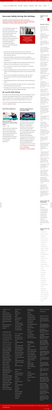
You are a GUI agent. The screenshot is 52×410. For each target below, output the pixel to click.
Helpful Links (17, 389)
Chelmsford (8, 354)
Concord (6, 355)
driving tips (42, 250)
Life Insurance (29, 332)
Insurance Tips (17, 396)
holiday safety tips (17, 22)
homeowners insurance (8, 23)
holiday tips (25, 22)
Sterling (4, 380)
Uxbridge (10, 382)
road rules (42, 292)
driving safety (47, 248)
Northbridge (10, 375)
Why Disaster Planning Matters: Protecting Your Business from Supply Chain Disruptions (44, 146)
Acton (10, 347)
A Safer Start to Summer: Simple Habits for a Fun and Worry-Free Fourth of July (44, 125)
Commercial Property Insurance (30, 360)
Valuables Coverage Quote (19, 348)
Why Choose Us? (18, 313)
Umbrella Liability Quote (19, 347)
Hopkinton (4, 364)
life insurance (42, 276)
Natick (4, 374)
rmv (47, 290)
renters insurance (43, 290)
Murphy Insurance (18, 19)
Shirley (10, 377)
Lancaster (4, 365)
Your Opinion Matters (18, 329)
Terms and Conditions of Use (31, 378)
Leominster (8, 365)
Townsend (4, 382)
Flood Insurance (30, 322)
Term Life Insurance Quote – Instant (19, 358)
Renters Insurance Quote (19, 345)
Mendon (10, 370)
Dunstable (4, 357)
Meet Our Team (17, 319)
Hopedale (7, 362)
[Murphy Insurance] (7, 6)
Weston (7, 385)
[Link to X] (45, 1)
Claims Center (17, 378)
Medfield (4, 370)
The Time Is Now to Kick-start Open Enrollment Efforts (44, 63)
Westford (4, 385)
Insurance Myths (17, 394)
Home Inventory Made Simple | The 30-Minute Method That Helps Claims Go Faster (10, 123)
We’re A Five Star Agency (19, 324)
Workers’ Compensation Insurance (31, 367)
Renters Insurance (44, 222)
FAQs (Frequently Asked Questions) (19, 385)
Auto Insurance (44, 204)
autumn (10, 21)
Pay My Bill (34, 0)
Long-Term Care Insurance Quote (19, 363)
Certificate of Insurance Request (19, 375)
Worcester (8, 387)
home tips (42, 268)
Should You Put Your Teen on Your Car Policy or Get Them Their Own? (44, 319)
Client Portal (40, 0)
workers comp (45, 296)
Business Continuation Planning (31, 347)
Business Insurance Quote (19, 352)
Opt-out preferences (6, 326)
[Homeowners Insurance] (27, 116)
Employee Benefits (30, 363)
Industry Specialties (30, 364)
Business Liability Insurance (31, 351)
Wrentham (10, 389)
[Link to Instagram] (47, 1)
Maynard (8, 369)
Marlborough (5, 369)
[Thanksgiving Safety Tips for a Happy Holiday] (1, 205)
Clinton (4, 355)
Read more (5, 141)
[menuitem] (14, 6)
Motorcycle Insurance (31, 315)
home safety (32, 22)
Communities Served (18, 318)
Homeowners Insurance (31, 317)
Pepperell (4, 377)
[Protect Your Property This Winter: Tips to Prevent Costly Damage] (51, 205)
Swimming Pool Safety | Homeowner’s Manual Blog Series (44, 165)
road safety (46, 292)
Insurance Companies (18, 393)
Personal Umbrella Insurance (32, 324)
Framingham (9, 359)
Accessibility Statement (31, 373)
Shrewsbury (4, 379)
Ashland (4, 349)
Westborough (8, 384)
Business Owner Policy (31, 353)
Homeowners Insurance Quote (19, 339)
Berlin (3, 350)
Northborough (5, 375)
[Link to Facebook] (44, 1)
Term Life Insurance (30, 334)
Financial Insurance (30, 330)
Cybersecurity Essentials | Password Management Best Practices (44, 326)
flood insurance (43, 252)
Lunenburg (7, 367)
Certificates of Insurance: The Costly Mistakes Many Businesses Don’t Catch (44, 364)
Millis (6, 372)
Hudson (7, 364)
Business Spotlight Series (19, 373)
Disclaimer (4, 328)
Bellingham (9, 349)
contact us (10, 104)
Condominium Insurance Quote (19, 343)
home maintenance (43, 262)
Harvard (9, 360)
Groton (6, 360)
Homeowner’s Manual (18, 391)
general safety (9, 22)
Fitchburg (7, 357)
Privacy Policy (29, 375)
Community (43, 210)
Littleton (4, 367)
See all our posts (42, 311)
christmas (15, 21)
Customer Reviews (18, 326)
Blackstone (6, 350)
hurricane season (43, 272)
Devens (9, 355)
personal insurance (19, 23)
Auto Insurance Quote (18, 337)
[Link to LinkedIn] (48, 1)
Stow (6, 380)
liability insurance (43, 274)
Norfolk (6, 374)
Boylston (4, 354)
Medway (7, 370)
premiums (42, 286)
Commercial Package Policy (32, 358)
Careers (16, 316)
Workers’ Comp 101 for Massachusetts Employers (44, 138)
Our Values (17, 321)
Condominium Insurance (31, 319)
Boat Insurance (29, 325)
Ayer (6, 349)
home (46, 258)
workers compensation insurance (44, 299)
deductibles (42, 248)
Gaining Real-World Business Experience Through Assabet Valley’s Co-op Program (44, 71)
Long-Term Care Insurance (31, 337)
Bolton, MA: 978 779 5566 (7, 314)
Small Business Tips (46, 294)
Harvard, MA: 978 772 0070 (7, 318)
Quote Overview (17, 335)
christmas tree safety (23, 21)
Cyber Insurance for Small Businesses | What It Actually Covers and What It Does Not (44, 173)
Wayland (4, 384)
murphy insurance (43, 278)
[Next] (16, 123)
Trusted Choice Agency (19, 323)
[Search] (48, 6)
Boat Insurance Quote (18, 350)
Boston (4, 352)
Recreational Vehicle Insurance (30, 328)
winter (25, 23)
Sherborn (7, 377)
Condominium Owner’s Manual (18, 382)
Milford (4, 372)
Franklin (4, 360)
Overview (16, 311)
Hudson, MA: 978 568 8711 (7, 319)
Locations (16, 314)
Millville (8, 372)
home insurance (43, 260)
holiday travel (42, 258)
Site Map (28, 380)
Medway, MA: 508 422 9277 (7, 324)
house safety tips (43, 270)
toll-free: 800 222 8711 (6, 313)
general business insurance (44, 254)
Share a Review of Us (18, 328)
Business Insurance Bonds (31, 349)
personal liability (43, 282)
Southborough (9, 379)
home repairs (42, 266)
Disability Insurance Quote (19, 360)
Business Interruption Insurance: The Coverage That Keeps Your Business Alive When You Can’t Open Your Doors (44, 386)
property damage (43, 288)
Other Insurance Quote (19, 365)
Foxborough (5, 359)
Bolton (10, 350)
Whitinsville (4, 387)
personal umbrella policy (44, 284)
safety (41, 294)
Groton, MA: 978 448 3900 (7, 316)
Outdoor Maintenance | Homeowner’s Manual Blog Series (44, 117)
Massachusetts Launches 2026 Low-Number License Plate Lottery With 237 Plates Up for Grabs (44, 100)
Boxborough (7, 352)
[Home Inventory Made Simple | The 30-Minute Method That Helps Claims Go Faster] (10, 116)
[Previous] (4, 123)
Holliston (4, 362)
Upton (7, 382)
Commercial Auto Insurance (32, 356)
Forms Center (17, 388)
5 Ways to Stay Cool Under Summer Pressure (44, 90)
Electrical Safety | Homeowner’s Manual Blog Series (44, 42)
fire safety (46, 250)
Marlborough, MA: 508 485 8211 (7, 322)
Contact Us (22, 0)
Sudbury (8, 380)
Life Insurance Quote (18, 355)
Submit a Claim (28, 0)
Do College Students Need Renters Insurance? (44, 77)
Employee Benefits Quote (19, 353)
